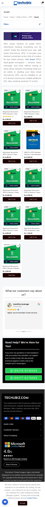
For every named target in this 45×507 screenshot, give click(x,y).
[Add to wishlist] (18, 91)
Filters (6, 24)
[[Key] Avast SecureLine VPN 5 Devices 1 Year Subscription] (12, 99)
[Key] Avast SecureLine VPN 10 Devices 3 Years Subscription (11, 192)
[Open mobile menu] (3, 3)
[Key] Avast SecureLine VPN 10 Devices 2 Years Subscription (32, 192)
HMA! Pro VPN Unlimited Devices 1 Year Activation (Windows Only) (32, 154)
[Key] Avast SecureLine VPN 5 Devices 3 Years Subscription (31, 114)
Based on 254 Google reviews (15, 459)
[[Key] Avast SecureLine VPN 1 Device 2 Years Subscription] (12, 139)
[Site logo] (22, 3)
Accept (22, 503)
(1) (13, 116)
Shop (12, 17)
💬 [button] (5, 501)
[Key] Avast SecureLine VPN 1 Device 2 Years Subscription (10, 154)
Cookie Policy (32, 498)
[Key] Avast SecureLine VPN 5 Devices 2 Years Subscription (10, 230)
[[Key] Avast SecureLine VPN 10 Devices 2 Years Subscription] (33, 177)
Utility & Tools (21, 17)
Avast (32, 59)
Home (6, 17)
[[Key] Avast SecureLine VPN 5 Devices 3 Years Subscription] (33, 99)
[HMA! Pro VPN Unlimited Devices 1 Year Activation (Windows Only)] (33, 139)
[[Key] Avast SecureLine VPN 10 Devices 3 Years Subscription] (12, 177)
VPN (30, 17)
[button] (12, 123)
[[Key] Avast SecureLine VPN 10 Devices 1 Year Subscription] (33, 216)
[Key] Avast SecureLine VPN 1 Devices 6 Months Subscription (11, 268)
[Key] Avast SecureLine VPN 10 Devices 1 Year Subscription (32, 230)
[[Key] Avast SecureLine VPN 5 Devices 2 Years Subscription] (12, 216)
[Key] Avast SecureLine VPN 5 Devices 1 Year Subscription (10, 114)
